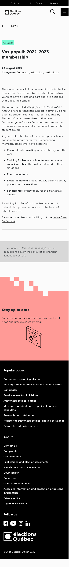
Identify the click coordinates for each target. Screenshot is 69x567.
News (14, 25)
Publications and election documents (26, 462)
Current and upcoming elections (23, 379)
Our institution (12, 456)
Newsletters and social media (22, 467)
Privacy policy (12, 498)
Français (54, 3)
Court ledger (11, 472)
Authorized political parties (20, 400)
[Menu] (65, 12)
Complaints (10, 451)
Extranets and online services (22, 426)
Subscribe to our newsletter (18, 318)
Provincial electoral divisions (21, 395)
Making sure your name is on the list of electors (33, 384)
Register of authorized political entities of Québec (34, 420)
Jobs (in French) (35, 3)
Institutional (52, 72)
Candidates (11, 390)
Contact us (15, 3)
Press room (10, 478)
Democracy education (29, 72)
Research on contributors (19, 415)
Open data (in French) (17, 483)
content (20, 255)
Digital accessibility (15, 503)
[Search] (53, 12)
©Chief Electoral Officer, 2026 (19, 551)
